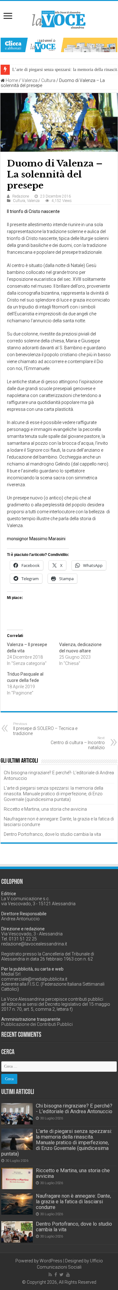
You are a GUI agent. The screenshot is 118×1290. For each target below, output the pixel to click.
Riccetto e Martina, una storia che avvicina (45, 809)
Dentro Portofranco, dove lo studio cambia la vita (52, 834)
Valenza (29, 80)
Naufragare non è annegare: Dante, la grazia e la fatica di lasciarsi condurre (73, 1201)
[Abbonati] (59, 44)
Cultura (48, 80)
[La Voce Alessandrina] (59, 18)
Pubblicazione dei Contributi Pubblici (37, 1024)
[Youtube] (67, 1274)
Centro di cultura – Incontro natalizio (78, 743)
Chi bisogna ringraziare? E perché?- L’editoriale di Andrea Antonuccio (74, 1108)
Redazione (20, 196)
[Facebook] (56, 1274)
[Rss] (50, 1274)
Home (11, 80)
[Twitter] (61, 1274)
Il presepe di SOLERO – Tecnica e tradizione (45, 729)
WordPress (51, 1260)
